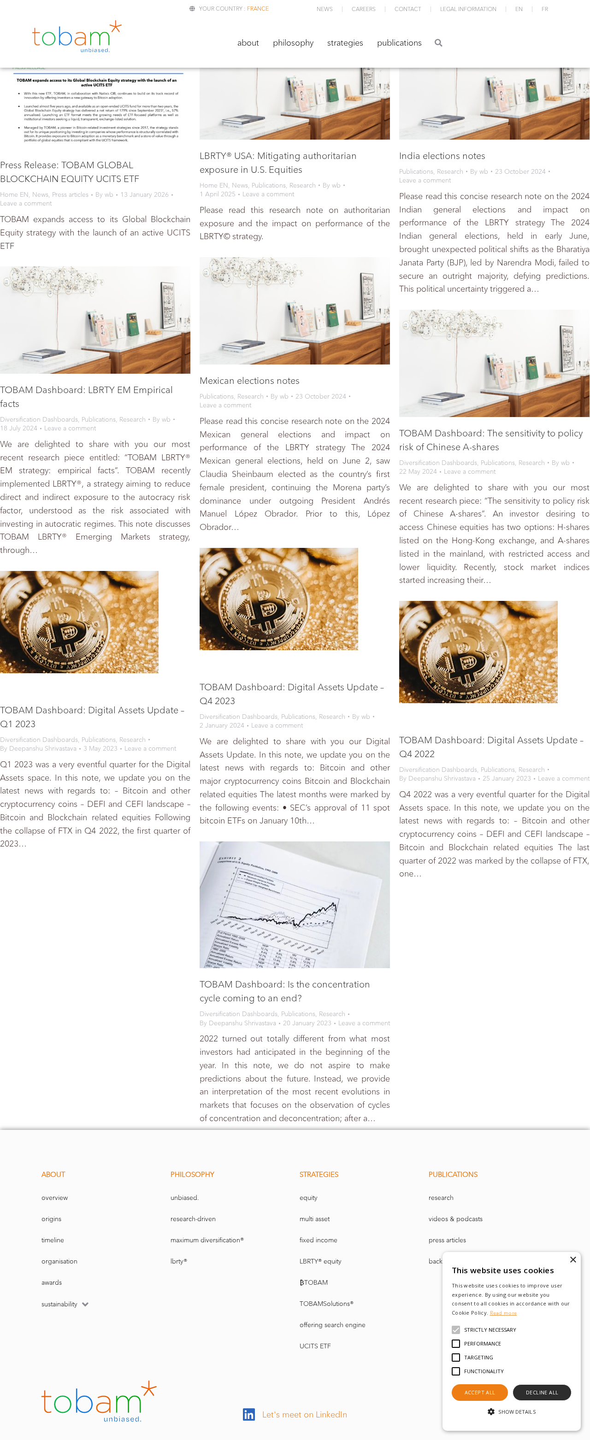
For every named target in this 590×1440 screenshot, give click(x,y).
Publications (269, 185)
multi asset (315, 1219)
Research (302, 185)
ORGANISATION (59, 1261)
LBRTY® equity (321, 1261)
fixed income (318, 1240)
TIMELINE (52, 1240)
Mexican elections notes (250, 380)
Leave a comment (26, 203)
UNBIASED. (185, 1198)
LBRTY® (179, 1261)
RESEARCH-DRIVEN (193, 1219)
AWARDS (51, 1283)
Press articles (70, 195)
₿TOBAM (314, 1283)
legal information (468, 9)
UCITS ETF (315, 1346)
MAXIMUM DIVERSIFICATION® (207, 1240)
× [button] (572, 1260)
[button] (438, 42)
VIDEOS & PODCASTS (456, 1219)
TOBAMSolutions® (327, 1304)
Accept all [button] (480, 1392)
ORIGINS (51, 1219)
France (258, 8)
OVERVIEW (54, 1198)
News (40, 195)
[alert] (511, 1341)
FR (545, 9)
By (104, 195)
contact (408, 9)
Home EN (14, 195)
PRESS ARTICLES (447, 1240)
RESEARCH (441, 1198)
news (325, 9)
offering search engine (333, 1325)
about (248, 43)
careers (364, 9)
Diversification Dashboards (39, 419)
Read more (503, 1313)
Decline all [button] (542, 1392)
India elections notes (442, 155)
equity (309, 1198)
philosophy (293, 43)
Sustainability (59, 1304)
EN (519, 9)
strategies (345, 43)
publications (399, 43)
